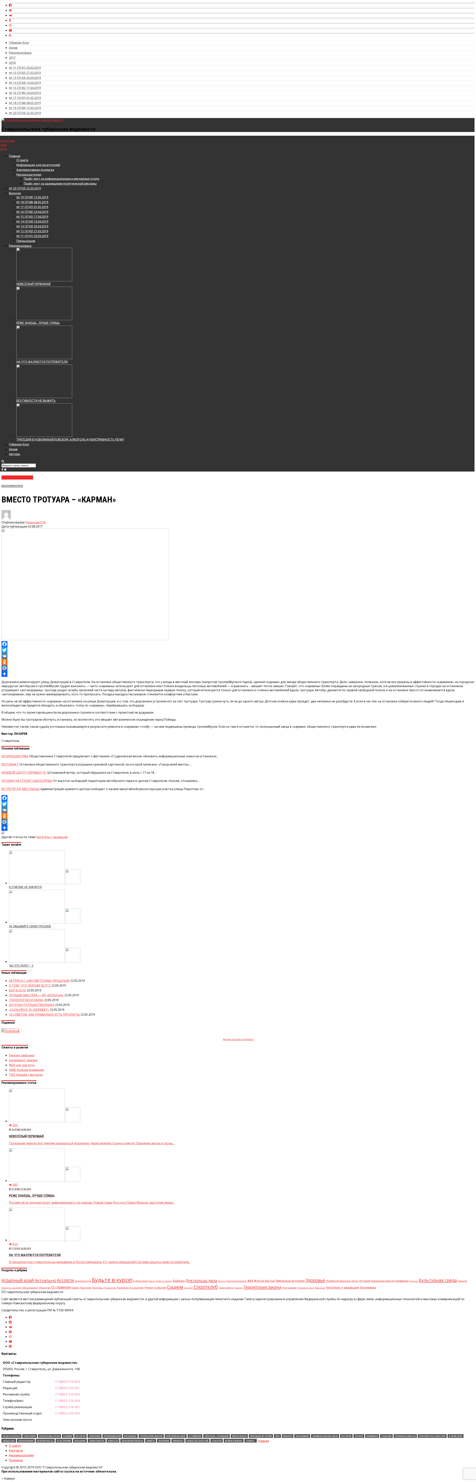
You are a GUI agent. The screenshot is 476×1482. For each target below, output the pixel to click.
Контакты (16, 1450)
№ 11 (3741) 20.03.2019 (25, 67)
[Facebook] (238, 644)
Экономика (368, 1287)
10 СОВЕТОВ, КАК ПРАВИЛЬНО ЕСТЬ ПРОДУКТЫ (44, 1015)
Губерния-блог (19, 42)
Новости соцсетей (11, 1287)
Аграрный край (17, 1280)
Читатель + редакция (12, 486)
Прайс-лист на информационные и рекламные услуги (61, 178)
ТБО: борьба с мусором (26, 1075)
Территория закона (262, 1287)
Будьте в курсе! (112, 1280)
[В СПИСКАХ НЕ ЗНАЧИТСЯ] (44, 883)
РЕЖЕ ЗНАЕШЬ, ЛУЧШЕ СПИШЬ (38, 322)
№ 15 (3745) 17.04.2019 (25, 88)
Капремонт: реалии (23, 1060)
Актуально (45, 1280)
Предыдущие (25, 241)
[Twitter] (238, 650)
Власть (151, 1281)
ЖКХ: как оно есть (22, 1065)
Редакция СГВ (35, 522)
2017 (12, 57)
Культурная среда (438, 1280)
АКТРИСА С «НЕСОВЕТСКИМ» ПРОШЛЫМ (39, 981)
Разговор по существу (130, 1287)
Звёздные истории (290, 1281)
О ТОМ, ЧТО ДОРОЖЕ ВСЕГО (30, 985)
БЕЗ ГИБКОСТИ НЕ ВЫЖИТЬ (36, 400)
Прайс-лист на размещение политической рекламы (60, 183)
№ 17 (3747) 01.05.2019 (25, 98)
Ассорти (65, 1280)
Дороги (221, 1281)
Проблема (97, 1287)
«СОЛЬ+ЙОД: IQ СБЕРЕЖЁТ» (29, 1010)
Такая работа (225, 1287)
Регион (149, 1287)
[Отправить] (238, 674)
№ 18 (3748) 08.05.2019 (25, 103)
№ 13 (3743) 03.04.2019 (25, 77)
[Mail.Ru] (238, 668)
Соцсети (188, 1287)
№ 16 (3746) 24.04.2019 (25, 93)
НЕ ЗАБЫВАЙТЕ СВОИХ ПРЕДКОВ (30, 926)
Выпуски (15, 193)
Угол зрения (289, 1287)
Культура (413, 1281)
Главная (14, 156)
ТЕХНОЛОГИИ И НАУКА (26, 1000)
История (364, 1281)
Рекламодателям (28, 174)
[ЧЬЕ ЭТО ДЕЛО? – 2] (44, 961)
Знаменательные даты (342, 1281)
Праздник (85, 1287)
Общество (44, 1287)
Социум (175, 1287)
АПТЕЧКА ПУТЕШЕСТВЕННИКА (31, 1005)
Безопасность (83, 1281)
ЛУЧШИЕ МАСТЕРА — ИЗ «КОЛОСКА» (36, 995)
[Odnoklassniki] (238, 662)
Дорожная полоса (236, 1281)
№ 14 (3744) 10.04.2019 (25, 83)
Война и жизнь (164, 1281)
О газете (22, 160)
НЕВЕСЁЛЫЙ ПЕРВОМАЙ (33, 284)
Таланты (238, 1287)
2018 (12, 62)
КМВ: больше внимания (26, 1070)
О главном (61, 1287)
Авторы (14, 454)
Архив (13, 47)
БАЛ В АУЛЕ (17, 990)
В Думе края (140, 1281)
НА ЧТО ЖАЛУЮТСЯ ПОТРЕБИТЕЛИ (42, 361)
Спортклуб (206, 1287)
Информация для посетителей (38, 165)
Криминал (402, 1281)
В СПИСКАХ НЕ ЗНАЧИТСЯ (25, 887)
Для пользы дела (201, 1280)
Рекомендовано (20, 52)
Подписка (16, 1460)
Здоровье (315, 1280)
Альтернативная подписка (35, 169)
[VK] (238, 656)
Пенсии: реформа (21, 1055)
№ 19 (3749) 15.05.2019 (25, 108)
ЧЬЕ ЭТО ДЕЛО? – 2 (21, 965)
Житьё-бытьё (264, 1281)
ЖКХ (250, 1281)
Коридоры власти (383, 1281)
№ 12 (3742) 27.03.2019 (25, 72)
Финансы (320, 1287)
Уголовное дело (305, 1287)
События (160, 1287)
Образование (30, 1287)
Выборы (179, 1281)
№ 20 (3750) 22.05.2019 (25, 113)
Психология (110, 1287)
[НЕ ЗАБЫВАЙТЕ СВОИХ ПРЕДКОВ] (44, 922)
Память (75, 1287)
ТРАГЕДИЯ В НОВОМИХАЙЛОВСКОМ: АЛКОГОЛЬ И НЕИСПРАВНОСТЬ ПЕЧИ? (70, 439)
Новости (462, 1281)
